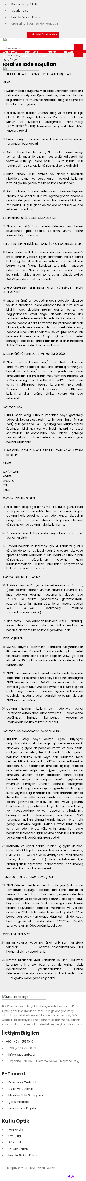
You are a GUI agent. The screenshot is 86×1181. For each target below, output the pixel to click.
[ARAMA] (78, 50)
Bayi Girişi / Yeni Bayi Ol (43, 34)
